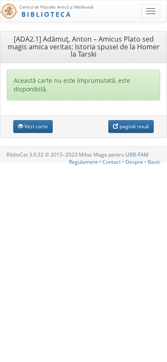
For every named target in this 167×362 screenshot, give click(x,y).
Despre (134, 162)
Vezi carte (35, 126)
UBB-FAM (137, 154)
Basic (154, 162)
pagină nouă (133, 126)
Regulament (83, 162)
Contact (111, 162)
